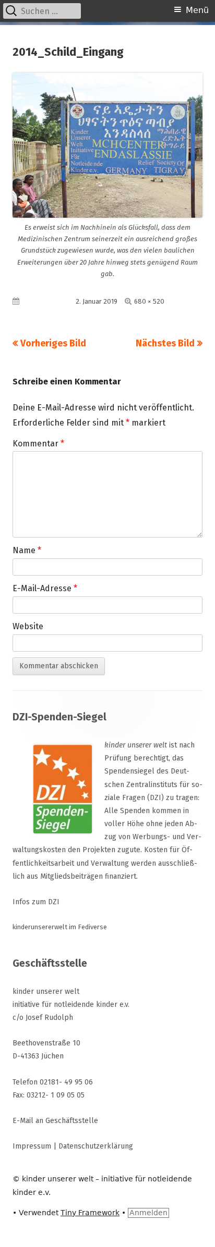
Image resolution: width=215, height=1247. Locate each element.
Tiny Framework (90, 1212)
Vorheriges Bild (53, 343)
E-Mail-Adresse (45, 588)
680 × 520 (149, 301)
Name (27, 550)
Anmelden (148, 1212)
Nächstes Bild (165, 343)
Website (28, 626)
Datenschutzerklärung (95, 1146)
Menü (197, 10)
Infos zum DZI (36, 901)
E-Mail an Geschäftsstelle (55, 1120)
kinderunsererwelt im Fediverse (60, 927)
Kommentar (38, 443)
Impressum (32, 1146)
